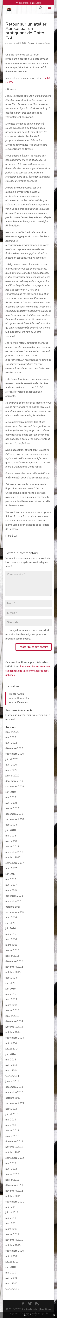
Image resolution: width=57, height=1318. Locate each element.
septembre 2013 (14, 1103)
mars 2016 (11, 945)
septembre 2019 (14, 786)
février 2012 (12, 1174)
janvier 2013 (12, 1136)
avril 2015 (11, 999)
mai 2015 (10, 994)
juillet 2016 (11, 923)
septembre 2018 (14, 819)
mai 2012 (10, 1163)
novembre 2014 (14, 1027)
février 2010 (12, 1289)
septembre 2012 (14, 1158)
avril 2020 (11, 764)
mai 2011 (10, 1218)
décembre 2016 (14, 896)
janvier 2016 (12, 956)
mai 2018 (10, 835)
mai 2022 (10, 737)
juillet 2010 (11, 1261)
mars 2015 (11, 1005)
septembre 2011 (14, 1201)
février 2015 (12, 1010)
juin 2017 (10, 874)
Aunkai (31, 43)
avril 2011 (11, 1223)
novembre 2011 (14, 1190)
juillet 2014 (11, 1048)
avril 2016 (11, 939)
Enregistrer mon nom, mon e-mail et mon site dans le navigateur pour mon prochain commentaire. (27, 634)
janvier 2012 (12, 1179)
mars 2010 (11, 1283)
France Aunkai (16, 694)
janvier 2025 (12, 732)
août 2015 (11, 977)
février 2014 (12, 1076)
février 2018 (12, 846)
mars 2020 (11, 770)
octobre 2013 (12, 1098)
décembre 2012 (14, 1141)
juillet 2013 (11, 1114)
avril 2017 (11, 885)
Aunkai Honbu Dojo (19, 698)
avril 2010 (11, 1278)
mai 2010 (10, 1272)
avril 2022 (11, 742)
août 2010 (11, 1256)
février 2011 (12, 1234)
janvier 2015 (12, 1016)
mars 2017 (11, 890)
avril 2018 (11, 841)
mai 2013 (10, 1119)
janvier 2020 (12, 775)
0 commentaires (43, 43)
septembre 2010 (14, 1250)
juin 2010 (10, 1267)
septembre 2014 (14, 1037)
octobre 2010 (12, 1245)
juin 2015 (10, 988)
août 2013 (11, 1109)
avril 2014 (11, 1065)
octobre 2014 (12, 1032)
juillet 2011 (11, 1212)
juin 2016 (10, 928)
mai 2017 (10, 879)
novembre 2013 (14, 1092)
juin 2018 (10, 830)
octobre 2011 (12, 1196)
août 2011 (11, 1207)
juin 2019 (10, 792)
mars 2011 (11, 1229)
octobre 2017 (12, 857)
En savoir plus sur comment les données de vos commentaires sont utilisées (28, 671)
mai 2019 (10, 797)
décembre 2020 (14, 748)
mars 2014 (11, 1070)
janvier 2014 (12, 1081)
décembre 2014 (14, 1021)
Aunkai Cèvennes (18, 702)
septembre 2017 (14, 863)
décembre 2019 (14, 781)
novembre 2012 (14, 1147)
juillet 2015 (11, 983)
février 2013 (12, 1130)
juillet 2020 (11, 759)
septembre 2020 (14, 753)
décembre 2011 (14, 1185)
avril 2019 (11, 803)
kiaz (10, 43)
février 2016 (12, 950)
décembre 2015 (14, 961)
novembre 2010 (14, 1239)
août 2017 (11, 868)
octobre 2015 (12, 972)
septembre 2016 (14, 912)
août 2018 (11, 824)
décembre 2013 (14, 1087)
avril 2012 (11, 1169)
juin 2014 (10, 1054)
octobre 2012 (12, 1152)
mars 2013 (11, 1125)
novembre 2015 (14, 966)
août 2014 (11, 1043)
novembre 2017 (14, 852)
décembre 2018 (14, 814)
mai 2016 (10, 934)
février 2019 (12, 808)
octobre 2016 (12, 906)
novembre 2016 (14, 901)
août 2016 (11, 917)
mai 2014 (10, 1059)
